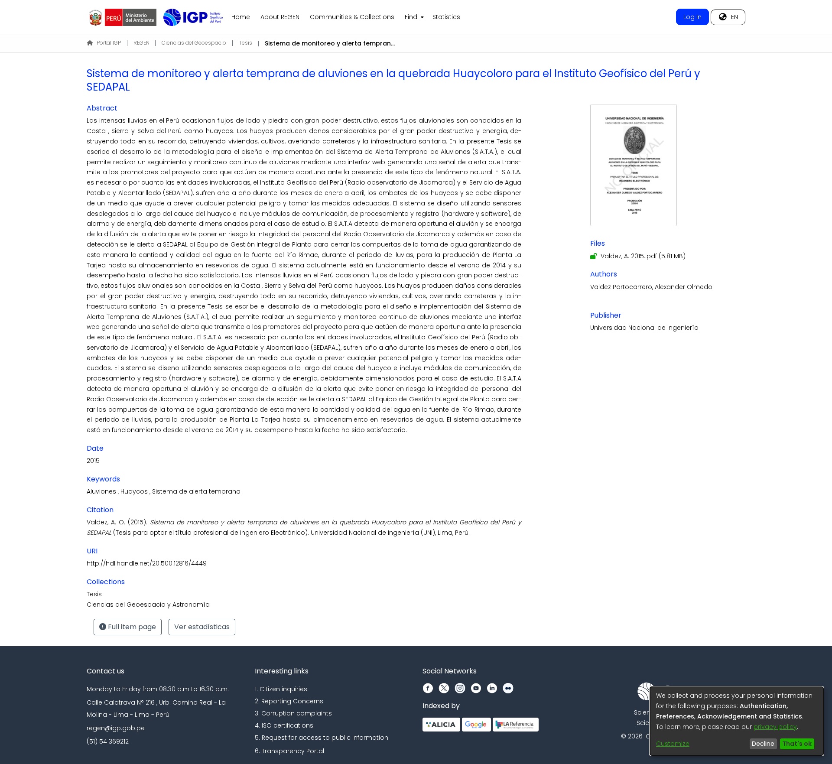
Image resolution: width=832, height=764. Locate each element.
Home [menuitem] (240, 17)
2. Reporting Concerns (289, 701)
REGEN (141, 42)
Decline (763, 743)
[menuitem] (413, 17)
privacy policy (775, 726)
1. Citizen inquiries (281, 689)
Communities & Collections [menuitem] (352, 17)
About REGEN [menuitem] (279, 17)
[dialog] (736, 721)
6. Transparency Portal (289, 751)
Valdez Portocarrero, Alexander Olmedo (651, 287)
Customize (672, 743)
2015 (93, 460)
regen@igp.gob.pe (116, 728)
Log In (692, 17)
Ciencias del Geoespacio (194, 42)
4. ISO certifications (284, 725)
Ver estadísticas (202, 627)
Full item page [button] (131, 627)
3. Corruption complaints (293, 713)
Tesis (245, 42)
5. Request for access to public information (321, 737)
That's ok (797, 743)
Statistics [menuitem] (446, 17)
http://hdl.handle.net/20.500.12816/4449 (147, 563)
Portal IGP (109, 42)
